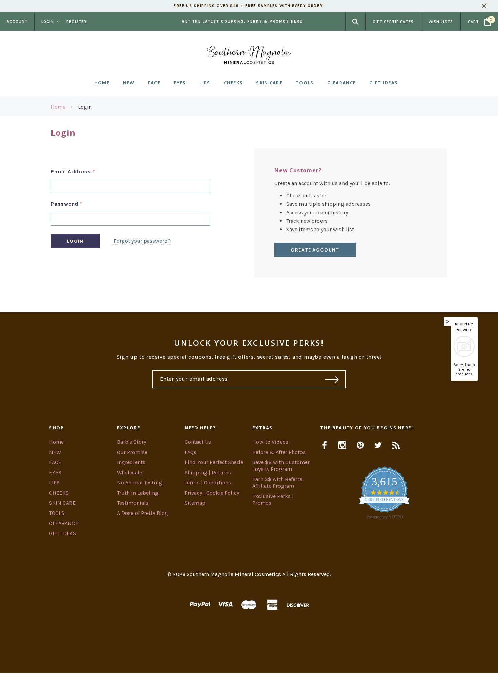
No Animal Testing (139, 482)
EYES (55, 472)
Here (297, 21)
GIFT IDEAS (62, 533)
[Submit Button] (332, 379)
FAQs (190, 452)
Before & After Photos (279, 452)
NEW (55, 452)
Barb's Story (131, 442)
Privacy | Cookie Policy (212, 492)
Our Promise (132, 452)
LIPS (54, 482)
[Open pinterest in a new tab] (360, 445)
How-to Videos (270, 442)
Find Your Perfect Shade (214, 462)
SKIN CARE (62, 503)
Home (58, 107)
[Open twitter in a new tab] (378, 445)
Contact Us (198, 442)
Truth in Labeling (138, 492)
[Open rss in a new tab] (396, 445)
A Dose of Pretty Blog (142, 513)
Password (66, 204)
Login (85, 107)
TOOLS (56, 513)
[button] (249, 685)
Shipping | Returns (208, 472)
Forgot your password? (142, 241)
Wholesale (129, 472)
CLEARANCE (63, 523)
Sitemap (195, 503)
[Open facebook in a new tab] (324, 445)
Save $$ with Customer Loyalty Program (281, 465)
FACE (55, 462)
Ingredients (131, 462)
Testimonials (132, 503)
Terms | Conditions (208, 482)
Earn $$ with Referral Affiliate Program (278, 482)
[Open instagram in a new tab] (342, 445)
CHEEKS (59, 492)
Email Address (73, 171)
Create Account (315, 250)
